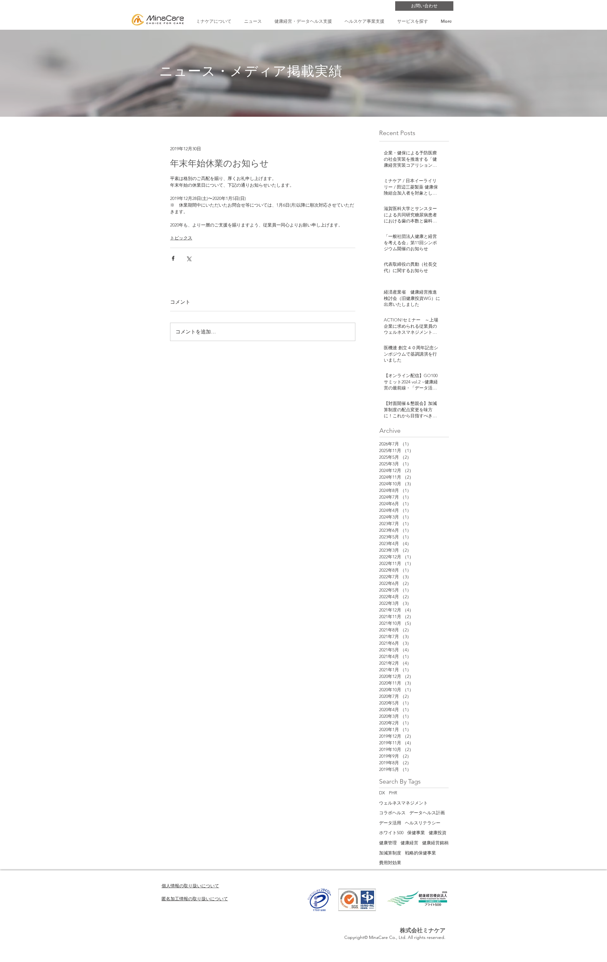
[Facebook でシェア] (173, 258)
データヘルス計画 (427, 813)
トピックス (181, 238)
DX (382, 793)
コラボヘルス (392, 813)
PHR (393, 793)
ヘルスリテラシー (422, 823)
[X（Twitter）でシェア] (189, 258)
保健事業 (416, 832)
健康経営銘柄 (435, 843)
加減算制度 (390, 853)
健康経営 (409, 843)
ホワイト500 (391, 832)
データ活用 (390, 823)
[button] (213, 21)
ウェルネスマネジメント (403, 803)
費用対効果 (390, 863)
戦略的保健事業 (420, 853)
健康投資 (437, 832)
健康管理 (388, 843)
